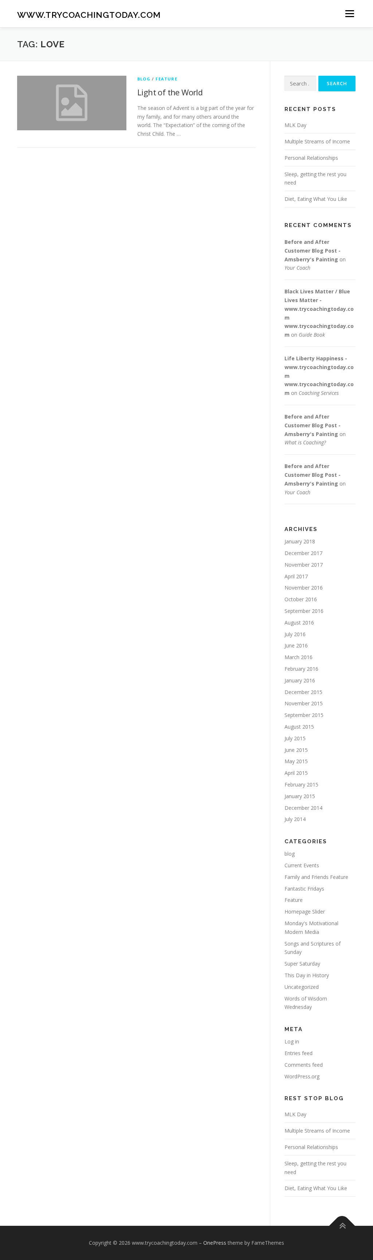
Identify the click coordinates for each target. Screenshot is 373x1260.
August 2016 (299, 622)
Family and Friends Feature (316, 876)
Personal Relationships (311, 157)
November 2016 (303, 587)
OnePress (214, 1242)
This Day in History (306, 975)
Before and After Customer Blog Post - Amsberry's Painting (312, 250)
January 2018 (299, 541)
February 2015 (301, 784)
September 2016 (303, 610)
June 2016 (296, 645)
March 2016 (298, 657)
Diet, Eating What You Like (315, 198)
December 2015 (303, 692)
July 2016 (295, 634)
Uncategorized (301, 986)
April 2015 (296, 772)
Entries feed (298, 1053)
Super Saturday (302, 963)
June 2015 (296, 749)
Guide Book (312, 334)
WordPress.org (301, 1076)
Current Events (301, 865)
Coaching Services (319, 392)
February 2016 (301, 668)
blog (143, 79)
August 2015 (299, 726)
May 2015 (296, 761)
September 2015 (303, 715)
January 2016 (299, 680)
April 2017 (296, 576)
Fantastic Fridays (304, 888)
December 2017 (303, 553)
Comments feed (303, 1064)
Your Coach (297, 267)
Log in (291, 1041)
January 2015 (299, 796)
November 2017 (303, 564)
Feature (166, 79)
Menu (349, 13)
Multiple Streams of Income (317, 141)
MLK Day (295, 125)
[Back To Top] (342, 1226)
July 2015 (295, 738)
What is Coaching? (305, 442)
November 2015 (303, 703)
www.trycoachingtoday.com (89, 15)
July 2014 (295, 819)
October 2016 (300, 599)
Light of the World (170, 92)
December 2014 (303, 807)
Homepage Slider (304, 911)
